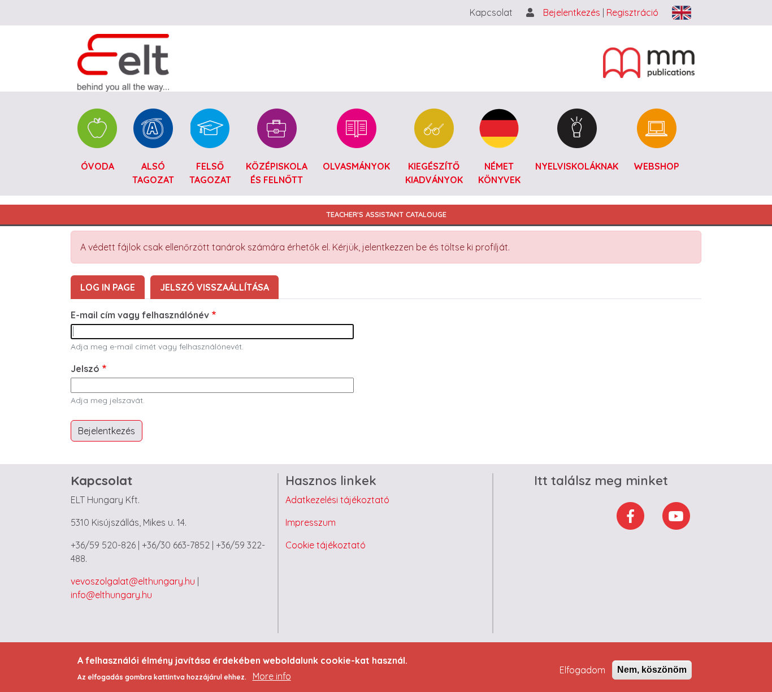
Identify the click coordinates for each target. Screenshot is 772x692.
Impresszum (310, 522)
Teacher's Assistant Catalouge (386, 214)
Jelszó (85, 368)
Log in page (107, 287)
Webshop (656, 166)
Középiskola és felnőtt (276, 173)
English (681, 13)
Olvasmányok (356, 166)
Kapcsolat (491, 12)
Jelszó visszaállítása (214, 287)
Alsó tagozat (153, 173)
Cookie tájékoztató (325, 545)
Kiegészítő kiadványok (434, 173)
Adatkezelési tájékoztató (337, 499)
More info (272, 676)
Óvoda (97, 166)
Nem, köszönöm (652, 669)
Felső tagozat (210, 173)
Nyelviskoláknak (576, 166)
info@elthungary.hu (111, 594)
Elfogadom (582, 670)
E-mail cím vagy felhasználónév (140, 315)
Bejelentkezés (572, 12)
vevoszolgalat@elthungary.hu (133, 581)
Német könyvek (499, 173)
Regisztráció (632, 12)
